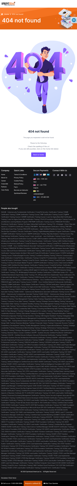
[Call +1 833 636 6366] (74, 20)
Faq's (16, 187)
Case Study (5, 190)
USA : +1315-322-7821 (40, 180)
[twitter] (58, 175)
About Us (4, 177)
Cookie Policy (18, 181)
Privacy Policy (18, 177)
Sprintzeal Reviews (20, 193)
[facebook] (54, 175)
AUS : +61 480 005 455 (41, 198)
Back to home (38, 155)
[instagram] (70, 175)
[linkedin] (66, 175)
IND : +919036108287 (38, 192)
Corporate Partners (4, 185)
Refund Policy (18, 184)
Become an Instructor (21, 190)
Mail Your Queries (51, 483)
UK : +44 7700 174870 (39, 186)
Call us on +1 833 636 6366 (12, 483)
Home (3, 174)
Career (3, 181)
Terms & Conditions (20, 174)
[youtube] (62, 175)
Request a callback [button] (32, 483)
